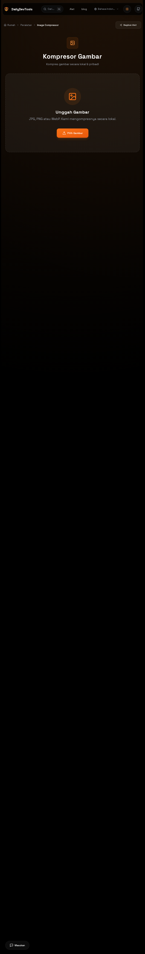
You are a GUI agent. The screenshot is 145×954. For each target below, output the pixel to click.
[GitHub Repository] (138, 9)
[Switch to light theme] (127, 9)
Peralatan (26, 25)
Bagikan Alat (130, 25)
